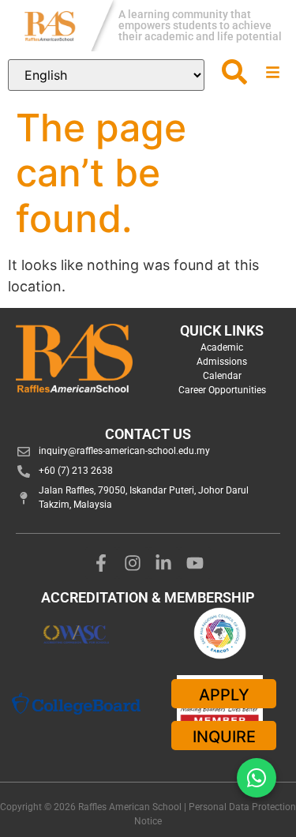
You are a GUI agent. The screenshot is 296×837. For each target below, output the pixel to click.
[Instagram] (132, 563)
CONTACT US (148, 434)
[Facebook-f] (101, 563)
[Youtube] (195, 563)
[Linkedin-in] (164, 563)
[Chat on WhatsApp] (256, 778)
